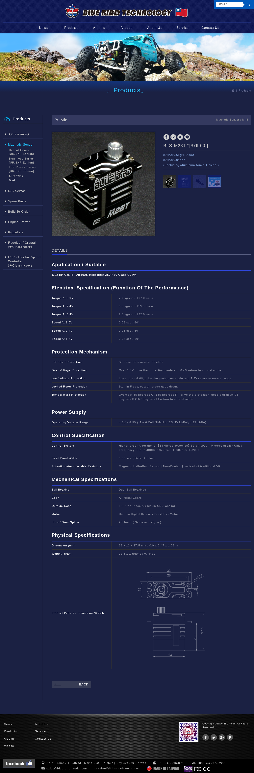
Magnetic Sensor (21, 144)
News (43, 27)
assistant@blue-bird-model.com (117, 768)
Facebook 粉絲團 (19, 763)
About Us (154, 27)
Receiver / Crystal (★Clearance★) (22, 244)
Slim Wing (16, 175)
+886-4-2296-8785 (172, 763)
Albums (99, 27)
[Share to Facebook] (166, 137)
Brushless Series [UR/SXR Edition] (21, 160)
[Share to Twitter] (180, 137)
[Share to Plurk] (230, 737)
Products (71, 27)
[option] (103, 184)
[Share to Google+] (173, 137)
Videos (127, 27)
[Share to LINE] (187, 137)
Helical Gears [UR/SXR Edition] (21, 152)
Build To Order (19, 211)
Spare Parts (17, 201)
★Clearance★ (19, 134)
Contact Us (210, 27)
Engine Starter (19, 222)
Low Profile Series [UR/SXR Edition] (22, 169)
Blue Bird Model (127, 11)
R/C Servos (17, 191)
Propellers (16, 232)
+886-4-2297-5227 (211, 763)
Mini (12, 180)
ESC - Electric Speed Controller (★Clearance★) (24, 261)
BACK (83, 684)
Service (182, 27)
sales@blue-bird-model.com (67, 768)
